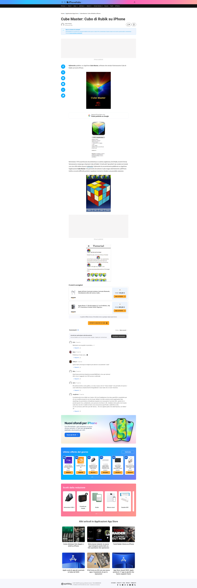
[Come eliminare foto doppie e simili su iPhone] (73, 534)
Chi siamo (113, 583)
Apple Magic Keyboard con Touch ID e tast (105, 467)
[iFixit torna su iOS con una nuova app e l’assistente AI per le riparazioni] (98, 560)
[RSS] (135, 585)
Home (62, 13)
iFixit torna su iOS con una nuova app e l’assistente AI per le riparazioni (98, 572)
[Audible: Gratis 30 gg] (80, 460)
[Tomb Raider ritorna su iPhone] (123, 534)
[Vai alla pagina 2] (98, 513)
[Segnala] (80, 348)
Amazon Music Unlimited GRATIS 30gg (68, 467)
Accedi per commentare (119, 336)
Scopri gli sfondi (71, 435)
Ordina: (117, 330)
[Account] (134, 2)
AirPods (81, 6)
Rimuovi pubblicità (98, 59)
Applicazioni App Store (72, 13)
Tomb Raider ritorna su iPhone (123, 544)
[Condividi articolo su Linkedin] (63, 78)
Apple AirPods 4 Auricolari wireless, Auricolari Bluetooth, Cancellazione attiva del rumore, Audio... (94, 292)
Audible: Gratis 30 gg (80, 466)
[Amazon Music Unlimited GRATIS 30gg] (68, 460)
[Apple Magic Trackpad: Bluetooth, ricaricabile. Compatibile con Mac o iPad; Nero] (118, 460)
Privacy (128, 583)
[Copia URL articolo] (63, 95)
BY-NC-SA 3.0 (86, 584)
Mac (75, 6)
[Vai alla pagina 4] (101, 513)
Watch (89, 6)
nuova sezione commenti (76, 33)
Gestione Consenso (95, 584)
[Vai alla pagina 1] (96, 513)
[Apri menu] (82, 2)
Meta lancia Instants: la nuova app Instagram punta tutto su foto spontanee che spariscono (98, 546)
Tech (111, 6)
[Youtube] (123, 585)
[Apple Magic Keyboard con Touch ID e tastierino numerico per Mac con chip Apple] (105, 460)
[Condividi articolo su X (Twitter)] (63, 72)
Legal (123, 583)
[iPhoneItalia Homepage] (74, 2)
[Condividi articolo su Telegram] (63, 84)
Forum (106, 6)
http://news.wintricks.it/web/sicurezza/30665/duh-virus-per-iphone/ (91, 374)
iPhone (63, 6)
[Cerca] (65, 2)
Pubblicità (133, 583)
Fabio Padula (68, 23)
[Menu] (62, 2)
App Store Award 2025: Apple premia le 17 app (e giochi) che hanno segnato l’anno (123, 572)
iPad (69, 6)
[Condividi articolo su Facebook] (63, 66)
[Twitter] (120, 585)
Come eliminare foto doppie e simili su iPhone (73, 545)
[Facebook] (118, 585)
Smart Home (97, 6)
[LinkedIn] (133, 585)
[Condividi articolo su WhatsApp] (63, 90)
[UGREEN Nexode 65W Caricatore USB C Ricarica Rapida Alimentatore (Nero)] (93, 460)
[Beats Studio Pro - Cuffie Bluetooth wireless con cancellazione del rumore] (130, 460)
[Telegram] (130, 585)
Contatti (119, 583)
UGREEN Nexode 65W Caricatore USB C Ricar (93, 467)
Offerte (117, 6)
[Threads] (128, 585)
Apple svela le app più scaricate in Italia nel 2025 (73, 571)
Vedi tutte (128, 452)
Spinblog (81, 583)
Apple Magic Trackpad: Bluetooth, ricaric (118, 467)
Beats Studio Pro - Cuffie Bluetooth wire (130, 467)
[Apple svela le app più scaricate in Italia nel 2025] (73, 560)
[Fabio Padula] (62, 24)
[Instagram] (125, 585)
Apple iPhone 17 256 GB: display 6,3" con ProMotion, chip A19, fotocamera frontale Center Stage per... (94, 306)
